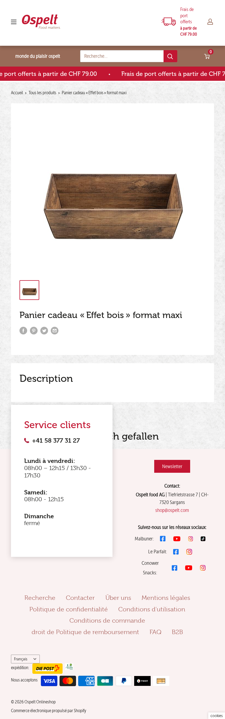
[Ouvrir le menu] (13, 22)
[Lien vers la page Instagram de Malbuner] (190, 538)
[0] (207, 56)
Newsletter (172, 466)
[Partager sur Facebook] (23, 330)
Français (20, 658)
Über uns (118, 597)
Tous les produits (42, 92)
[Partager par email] (54, 330)
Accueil (17, 92)
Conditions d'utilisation (151, 609)
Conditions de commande (107, 620)
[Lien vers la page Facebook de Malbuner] (162, 538)
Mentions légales (166, 597)
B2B (177, 631)
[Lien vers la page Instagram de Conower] (203, 568)
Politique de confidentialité (68, 609)
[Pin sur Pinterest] (34, 330)
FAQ (155, 631)
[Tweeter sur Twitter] (44, 330)
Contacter (80, 597)
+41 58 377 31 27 (56, 440)
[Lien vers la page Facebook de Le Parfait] (176, 552)
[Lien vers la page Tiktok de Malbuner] (203, 538)
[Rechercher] (170, 56)
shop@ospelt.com (172, 510)
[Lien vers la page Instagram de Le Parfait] (189, 552)
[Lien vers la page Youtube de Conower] (188, 568)
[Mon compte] (210, 22)
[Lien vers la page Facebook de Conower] (174, 568)
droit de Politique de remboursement (85, 631)
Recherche (39, 597)
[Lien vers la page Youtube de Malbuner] (177, 538)
